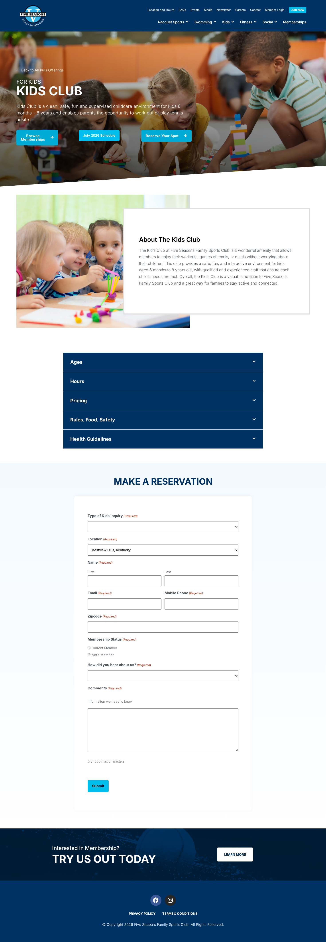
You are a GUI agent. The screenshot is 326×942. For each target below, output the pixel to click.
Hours (77, 381)
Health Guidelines (91, 439)
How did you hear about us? (119, 665)
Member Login (275, 10)
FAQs (182, 10)
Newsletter (224, 10)
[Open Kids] (232, 22)
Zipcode (102, 616)
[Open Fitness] (255, 22)
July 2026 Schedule (99, 135)
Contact (255, 10)
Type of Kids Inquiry (113, 515)
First (91, 572)
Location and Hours (160, 10)
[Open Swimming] (215, 22)
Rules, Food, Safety (92, 420)
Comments (105, 688)
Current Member (104, 648)
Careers (240, 10)
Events (195, 10)
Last (168, 572)
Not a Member (103, 655)
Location (102, 539)
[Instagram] (170, 900)
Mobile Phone (184, 593)
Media (208, 10)
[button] (163, 362)
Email (100, 593)
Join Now (297, 10)
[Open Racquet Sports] (187, 22)
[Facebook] (155, 900)
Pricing (78, 400)
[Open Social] (275, 22)
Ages (76, 362)
